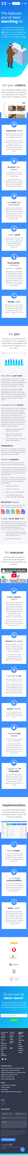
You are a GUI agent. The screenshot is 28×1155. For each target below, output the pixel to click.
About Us (3, 1045)
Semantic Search (5, 1087)
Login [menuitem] (9, 3)
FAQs (19, 922)
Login (11, 1048)
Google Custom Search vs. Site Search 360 (12, 1068)
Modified (20, 1046)
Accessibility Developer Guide (13, 282)
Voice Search (4, 1089)
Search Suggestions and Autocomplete (11, 1091)
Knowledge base (13, 923)
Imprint (11, 1039)
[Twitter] (3, 1059)
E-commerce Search (4, 1033)
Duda (19, 1038)
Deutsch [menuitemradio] (3, 1101)
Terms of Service (12, 1033)
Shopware (21, 1050)
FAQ (2, 1051)
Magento (20, 1048)
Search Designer (7, 379)
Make (19, 1042)
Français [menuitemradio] (3, 1103)
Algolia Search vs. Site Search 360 (10, 1070)
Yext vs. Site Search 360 (7, 1077)
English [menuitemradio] (3, 1099)
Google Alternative (4, 1054)
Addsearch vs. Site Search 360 (9, 1074)
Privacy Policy (12, 1036)
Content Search (3, 1036)
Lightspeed (21, 1040)
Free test (14, 1020)
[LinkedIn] (5, 1059)
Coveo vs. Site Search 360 (8, 1079)
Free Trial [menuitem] (16, 3)
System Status (12, 1042)
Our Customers (4, 1042)
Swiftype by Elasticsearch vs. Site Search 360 (13, 1072)
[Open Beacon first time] (22, 1149)
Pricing (3, 1039)
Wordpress (21, 1036)
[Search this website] (22, 3)
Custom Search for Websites (8, 1085)
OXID (19, 1044)
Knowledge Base (4, 1048)
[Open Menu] (25, 3)
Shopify (20, 1052)
